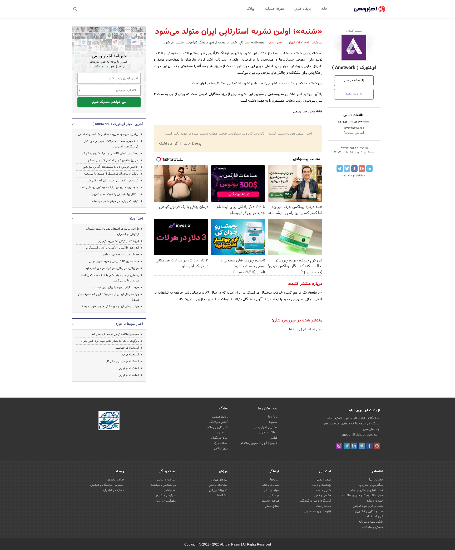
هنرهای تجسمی (270, 500)
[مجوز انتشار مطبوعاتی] (109, 421)
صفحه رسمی (352, 80)
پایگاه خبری (302, 9)
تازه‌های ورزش (219, 479)
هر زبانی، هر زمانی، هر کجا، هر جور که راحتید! (112, 268)
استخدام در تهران (129, 368)
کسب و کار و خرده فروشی (368, 506)
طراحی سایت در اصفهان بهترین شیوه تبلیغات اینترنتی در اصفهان (112, 231)
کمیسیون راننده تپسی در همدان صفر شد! (115, 334)
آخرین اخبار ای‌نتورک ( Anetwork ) (117, 124)
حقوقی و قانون (322, 495)
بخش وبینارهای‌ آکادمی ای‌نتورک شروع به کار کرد (109, 153)
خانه (324, 9)
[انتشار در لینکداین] (369, 168)
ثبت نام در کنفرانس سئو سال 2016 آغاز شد (112, 180)
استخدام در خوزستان (127, 347)
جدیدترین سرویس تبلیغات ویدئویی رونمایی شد (109, 187)
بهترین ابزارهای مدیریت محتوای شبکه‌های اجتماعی (108, 134)
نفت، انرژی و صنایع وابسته (366, 490)
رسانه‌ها (294, 329)
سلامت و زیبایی (166, 479)
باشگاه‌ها (222, 495)
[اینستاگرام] (339, 446)
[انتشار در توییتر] (347, 168)
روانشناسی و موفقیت (163, 485)
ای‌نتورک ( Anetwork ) (354, 68)
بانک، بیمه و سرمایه (371, 521)
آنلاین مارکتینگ (218, 422)
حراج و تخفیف (115, 479)
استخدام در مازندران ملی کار (122, 361)
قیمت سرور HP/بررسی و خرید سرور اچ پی (114, 261)
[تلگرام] (347, 446)
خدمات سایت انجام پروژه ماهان (120, 254)
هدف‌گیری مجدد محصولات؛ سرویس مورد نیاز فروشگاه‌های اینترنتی (111, 144)
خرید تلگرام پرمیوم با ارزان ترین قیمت (117, 287)
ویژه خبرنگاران (219, 437)
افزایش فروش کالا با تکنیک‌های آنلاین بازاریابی (110, 167)
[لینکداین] (354, 446)
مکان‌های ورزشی (218, 485)
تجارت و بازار (375, 479)
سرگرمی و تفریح (166, 495)
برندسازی (222, 432)
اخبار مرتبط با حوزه (129, 324)
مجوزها (273, 422)
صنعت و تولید (375, 500)
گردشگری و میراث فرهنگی (315, 500)
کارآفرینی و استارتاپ (371, 485)
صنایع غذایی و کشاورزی (369, 511)
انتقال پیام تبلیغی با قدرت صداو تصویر (115, 194)
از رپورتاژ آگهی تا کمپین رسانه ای (259, 443)
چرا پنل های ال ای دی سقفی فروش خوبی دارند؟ (110, 306)
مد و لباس (170, 490)
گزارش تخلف (169, 144)
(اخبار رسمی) (275, 43)
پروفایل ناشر (191, 144)
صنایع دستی (272, 506)
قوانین (274, 437)
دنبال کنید (352, 94)
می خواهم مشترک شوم (109, 102)
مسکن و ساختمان (372, 527)
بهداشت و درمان (321, 485)
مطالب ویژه (221, 443)
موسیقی (274, 495)
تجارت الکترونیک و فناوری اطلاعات (362, 495)
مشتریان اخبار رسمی (266, 427)
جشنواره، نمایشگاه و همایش (107, 485)
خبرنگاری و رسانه (217, 427)
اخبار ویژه (136, 219)
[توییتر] (362, 446)
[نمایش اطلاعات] (354, 133)
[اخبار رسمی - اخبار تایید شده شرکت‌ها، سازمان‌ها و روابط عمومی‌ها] (369, 9)
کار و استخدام (312, 329)
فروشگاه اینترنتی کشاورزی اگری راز (118, 241)
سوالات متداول (268, 432)
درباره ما (273, 416)
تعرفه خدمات (274, 9)
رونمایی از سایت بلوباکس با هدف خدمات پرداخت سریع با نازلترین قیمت (110, 278)
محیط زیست (323, 506)
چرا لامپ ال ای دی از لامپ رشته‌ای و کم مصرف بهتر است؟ (108, 297)
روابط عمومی (220, 416)
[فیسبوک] (369, 446)
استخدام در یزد (130, 354)
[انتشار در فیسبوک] (354, 168)
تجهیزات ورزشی (218, 490)
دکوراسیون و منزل (165, 500)
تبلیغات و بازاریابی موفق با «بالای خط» (115, 201)
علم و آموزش (323, 479)
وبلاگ (251, 9)
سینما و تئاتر (271, 490)
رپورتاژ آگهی (221, 448)
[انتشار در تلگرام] (340, 168)
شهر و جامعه (323, 490)
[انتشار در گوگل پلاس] (362, 168)
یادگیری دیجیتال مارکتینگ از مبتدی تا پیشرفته (111, 173)
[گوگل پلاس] (377, 446)
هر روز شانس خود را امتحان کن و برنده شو (113, 160)
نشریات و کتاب (270, 485)
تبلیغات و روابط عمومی (317, 511)
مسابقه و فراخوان (113, 490)
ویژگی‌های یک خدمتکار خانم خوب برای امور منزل (110, 341)
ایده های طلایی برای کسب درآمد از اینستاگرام (112, 247)
